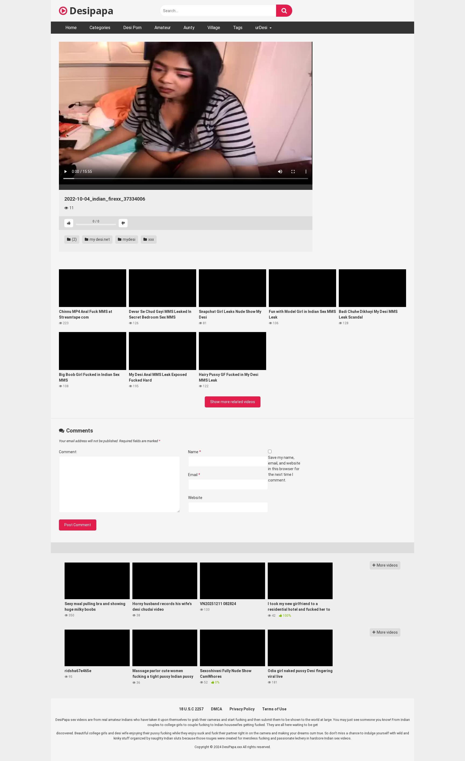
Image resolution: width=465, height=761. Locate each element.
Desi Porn (132, 27)
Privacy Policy (242, 709)
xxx (150, 239)
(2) (74, 239)
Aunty (189, 27)
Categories (100, 27)
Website (195, 497)
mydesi (128, 239)
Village (213, 27)
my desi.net (99, 239)
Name (194, 452)
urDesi (261, 27)
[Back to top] (447, 744)
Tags (237, 27)
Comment (67, 452)
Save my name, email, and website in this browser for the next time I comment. (284, 468)
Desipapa (90, 10)
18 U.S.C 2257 (191, 709)
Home (71, 27)
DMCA (216, 709)
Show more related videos (232, 402)
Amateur (162, 27)
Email (194, 475)
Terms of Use (274, 709)
